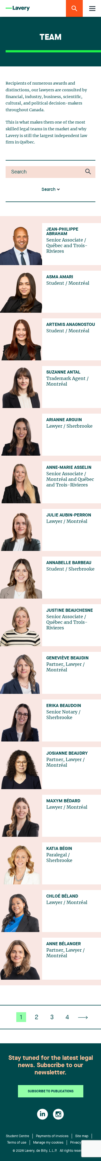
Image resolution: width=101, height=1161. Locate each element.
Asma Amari (59, 277)
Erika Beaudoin (63, 706)
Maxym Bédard (63, 801)
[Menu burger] (92, 8)
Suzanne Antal (63, 372)
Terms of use (16, 1142)
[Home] (18, 8)
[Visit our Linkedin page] (42, 1114)
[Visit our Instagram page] (58, 1114)
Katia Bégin (59, 849)
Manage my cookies (48, 1142)
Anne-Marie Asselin (68, 467)
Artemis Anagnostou (70, 325)
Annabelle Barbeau (68, 563)
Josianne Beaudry (67, 753)
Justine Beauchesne (69, 610)
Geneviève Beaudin (67, 658)
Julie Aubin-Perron (68, 515)
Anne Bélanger (63, 944)
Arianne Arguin (64, 420)
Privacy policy (80, 1142)
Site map (81, 1136)
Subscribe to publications (51, 1091)
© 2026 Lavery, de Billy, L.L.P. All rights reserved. (50, 1151)
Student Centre (17, 1136)
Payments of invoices (52, 1136)
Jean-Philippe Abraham (62, 231)
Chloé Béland (62, 896)
